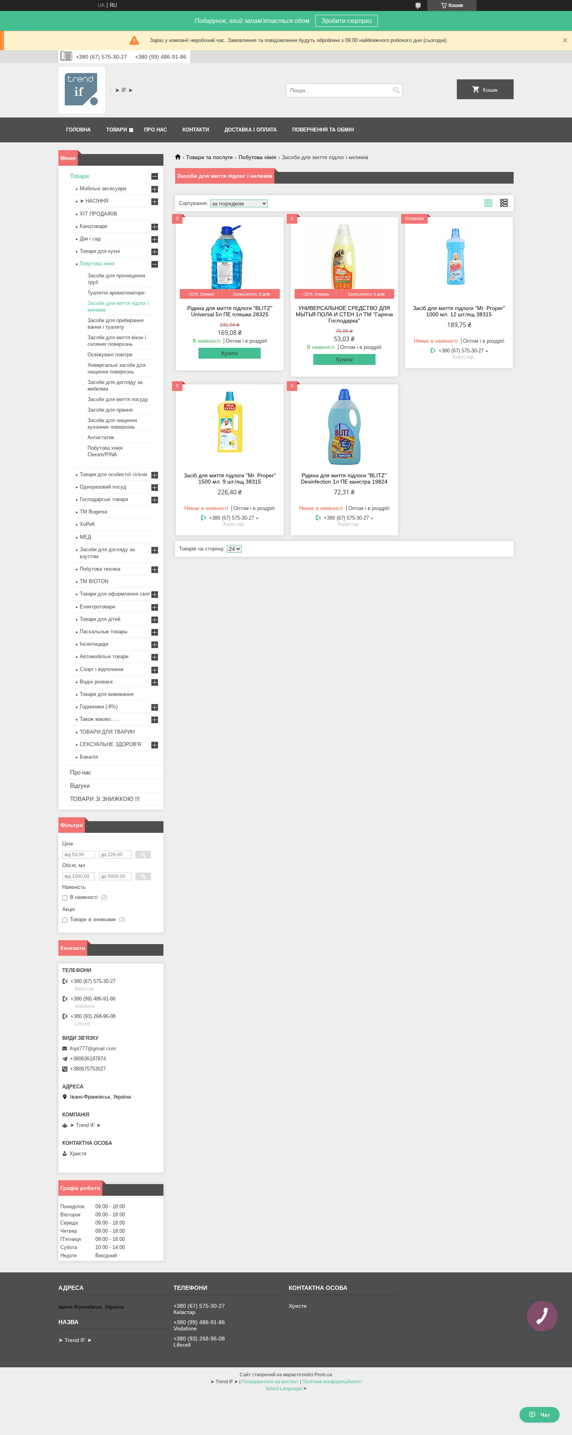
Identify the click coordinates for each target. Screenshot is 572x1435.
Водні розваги (96, 682)
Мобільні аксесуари (103, 188)
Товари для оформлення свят (115, 594)
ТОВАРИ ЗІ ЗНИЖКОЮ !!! (105, 798)
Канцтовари (93, 226)
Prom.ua (323, 1374)
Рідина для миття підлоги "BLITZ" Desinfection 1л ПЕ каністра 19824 (344, 478)
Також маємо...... (100, 719)
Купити (229, 353)
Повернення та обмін (323, 130)
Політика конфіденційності (332, 1381)
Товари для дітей (100, 619)
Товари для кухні (100, 251)
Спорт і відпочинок (102, 669)
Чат (545, 1415)
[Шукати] (396, 90)
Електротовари (97, 607)
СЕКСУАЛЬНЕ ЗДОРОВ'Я (110, 744)
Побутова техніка (100, 569)
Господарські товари (104, 499)
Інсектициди (94, 644)
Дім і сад (90, 239)
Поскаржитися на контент (270, 1381)
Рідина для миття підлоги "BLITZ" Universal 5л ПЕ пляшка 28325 (229, 311)
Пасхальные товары (103, 631)
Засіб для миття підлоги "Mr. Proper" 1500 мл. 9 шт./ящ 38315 (230, 478)
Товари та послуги (209, 157)
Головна (78, 130)
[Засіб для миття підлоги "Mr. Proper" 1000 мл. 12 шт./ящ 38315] (459, 260)
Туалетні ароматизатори (116, 293)
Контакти (195, 130)
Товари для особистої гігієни (113, 474)
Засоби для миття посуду (118, 399)
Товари (116, 130)
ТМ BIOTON (94, 581)
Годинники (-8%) (99, 707)
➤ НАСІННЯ (94, 201)
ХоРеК (87, 524)
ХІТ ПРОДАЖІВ (98, 214)
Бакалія (89, 757)
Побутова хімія (257, 157)
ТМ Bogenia (93, 512)
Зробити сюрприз (346, 21)
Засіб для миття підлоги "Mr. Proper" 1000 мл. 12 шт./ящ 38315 (459, 311)
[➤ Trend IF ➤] (81, 90)
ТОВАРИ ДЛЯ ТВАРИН (107, 732)
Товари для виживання (106, 694)
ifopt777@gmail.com (93, 1048)
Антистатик (101, 437)
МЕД (85, 537)
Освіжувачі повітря (110, 354)
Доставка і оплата (251, 130)
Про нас (155, 130)
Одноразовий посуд (103, 487)
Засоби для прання (110, 410)
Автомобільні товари (104, 656)
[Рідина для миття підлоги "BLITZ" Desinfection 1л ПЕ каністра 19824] (345, 427)
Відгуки (79, 785)
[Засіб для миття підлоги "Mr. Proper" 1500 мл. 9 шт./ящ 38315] (230, 427)
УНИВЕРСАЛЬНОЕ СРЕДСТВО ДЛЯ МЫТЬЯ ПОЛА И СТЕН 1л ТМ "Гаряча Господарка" (344, 314)
